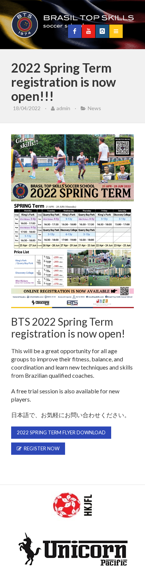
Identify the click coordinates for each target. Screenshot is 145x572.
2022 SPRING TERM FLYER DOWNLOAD (61, 432)
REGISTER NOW (40, 448)
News (94, 108)
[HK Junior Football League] (72, 507)
